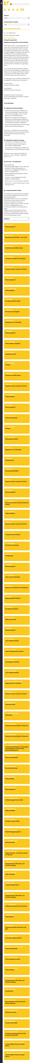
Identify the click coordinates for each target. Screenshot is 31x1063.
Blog (22, 9)
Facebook (9, 10)
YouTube (5, 10)
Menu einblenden (1, 531)
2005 (6, 18)
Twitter (13, 10)
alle (5, 24)
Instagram (17, 10)
